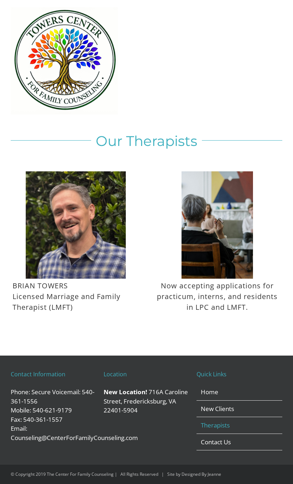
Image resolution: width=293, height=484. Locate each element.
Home (209, 392)
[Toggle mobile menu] (279, 15)
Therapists (215, 425)
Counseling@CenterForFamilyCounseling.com (74, 438)
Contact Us (216, 442)
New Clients (217, 409)
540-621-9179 (52, 410)
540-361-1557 (43, 419)
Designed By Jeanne (201, 474)
